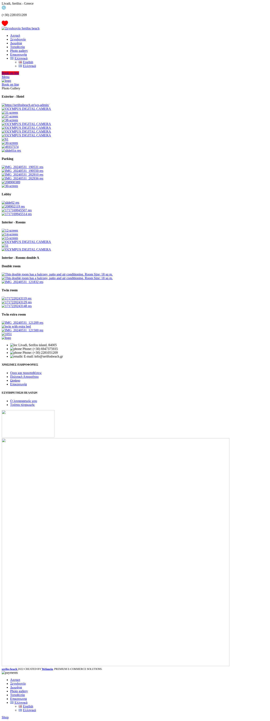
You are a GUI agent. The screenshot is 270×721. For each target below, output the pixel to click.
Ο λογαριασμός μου (23, 401)
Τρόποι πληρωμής (22, 404)
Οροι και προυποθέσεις (26, 373)
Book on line (10, 73)
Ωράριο (15, 380)
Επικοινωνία (18, 384)
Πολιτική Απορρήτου (24, 376)
